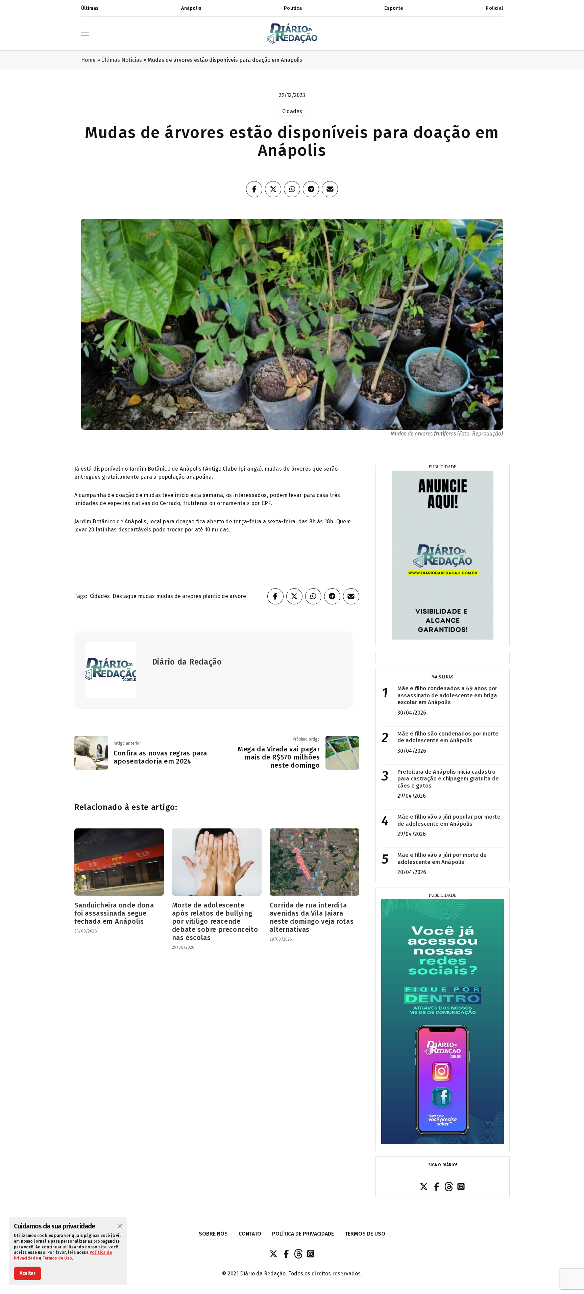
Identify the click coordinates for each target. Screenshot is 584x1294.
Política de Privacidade (303, 1233)
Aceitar (27, 1273)
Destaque (125, 596)
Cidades (100, 596)
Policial (494, 8)
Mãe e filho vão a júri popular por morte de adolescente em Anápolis (449, 820)
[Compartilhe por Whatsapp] (292, 189)
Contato (250, 1233)
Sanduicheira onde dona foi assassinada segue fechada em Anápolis (114, 913)
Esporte (393, 8)
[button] (119, 1226)
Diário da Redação (187, 662)
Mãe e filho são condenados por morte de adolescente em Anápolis (448, 737)
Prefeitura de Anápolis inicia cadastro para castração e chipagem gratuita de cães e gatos (448, 779)
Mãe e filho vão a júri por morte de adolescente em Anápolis (442, 858)
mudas (146, 596)
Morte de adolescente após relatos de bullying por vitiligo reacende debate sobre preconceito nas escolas (215, 921)
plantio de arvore (224, 596)
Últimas (90, 8)
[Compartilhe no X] (273, 189)
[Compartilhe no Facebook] (254, 189)
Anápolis (191, 8)
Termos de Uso (57, 1258)
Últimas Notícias (121, 60)
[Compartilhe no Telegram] (311, 189)
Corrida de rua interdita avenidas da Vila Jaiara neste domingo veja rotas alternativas (312, 917)
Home (88, 60)
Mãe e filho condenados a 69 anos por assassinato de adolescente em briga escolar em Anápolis (447, 695)
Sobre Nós (213, 1233)
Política (293, 8)
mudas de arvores (178, 596)
